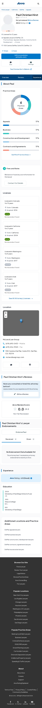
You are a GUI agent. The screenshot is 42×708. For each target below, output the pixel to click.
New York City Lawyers (21, 595)
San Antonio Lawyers (21, 619)
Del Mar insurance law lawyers (14, 549)
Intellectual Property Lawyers (21, 658)
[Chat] (11, 365)
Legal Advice (21, 573)
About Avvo (21, 673)
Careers (21, 676)
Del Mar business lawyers (13, 535)
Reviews (21, 77)
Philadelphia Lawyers (21, 612)
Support (21, 680)
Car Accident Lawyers (21, 651)
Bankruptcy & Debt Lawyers (21, 634)
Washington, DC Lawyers (21, 609)
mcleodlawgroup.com (15, 357)
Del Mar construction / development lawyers (19, 539)
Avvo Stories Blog (21, 580)
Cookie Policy (31, 690)
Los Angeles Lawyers (21, 598)
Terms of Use (9, 690)
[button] (21, 321)
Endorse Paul (21, 432)
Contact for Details (15, 183)
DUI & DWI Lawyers (21, 644)
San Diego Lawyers (21, 623)
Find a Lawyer (21, 567)
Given (30, 439)
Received (11, 439)
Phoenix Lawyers (21, 616)
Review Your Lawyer (21, 570)
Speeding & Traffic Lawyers (21, 661)
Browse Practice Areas (21, 577)
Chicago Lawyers (21, 602)
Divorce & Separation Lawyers (21, 655)
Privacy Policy (20, 690)
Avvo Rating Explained (21, 683)
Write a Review (33, 20)
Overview (5, 77)
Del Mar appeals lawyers (12, 530)
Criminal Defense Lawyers (21, 641)
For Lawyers (21, 584)
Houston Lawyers (21, 605)
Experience (37, 77)
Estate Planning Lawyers (21, 648)
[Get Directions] (30, 365)
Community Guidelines (20, 692)
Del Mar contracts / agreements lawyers (18, 544)
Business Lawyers (21, 637)
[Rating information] (29, 23)
